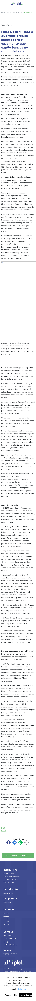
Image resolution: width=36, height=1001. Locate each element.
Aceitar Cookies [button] (26, 995)
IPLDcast (7, 922)
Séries (6, 919)
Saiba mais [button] (22, 989)
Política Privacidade (11, 879)
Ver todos (7, 902)
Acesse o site (8, 893)
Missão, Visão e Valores (12, 876)
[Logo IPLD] (18, 3)
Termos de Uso (9, 882)
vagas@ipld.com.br (10, 954)
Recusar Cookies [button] (11, 995)
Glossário (7, 924)
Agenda (6, 913)
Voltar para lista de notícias (18, 855)
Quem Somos (9, 874)
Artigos (6, 916)
